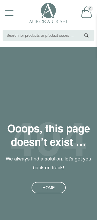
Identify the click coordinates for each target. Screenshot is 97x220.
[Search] (86, 35)
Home (48, 187)
